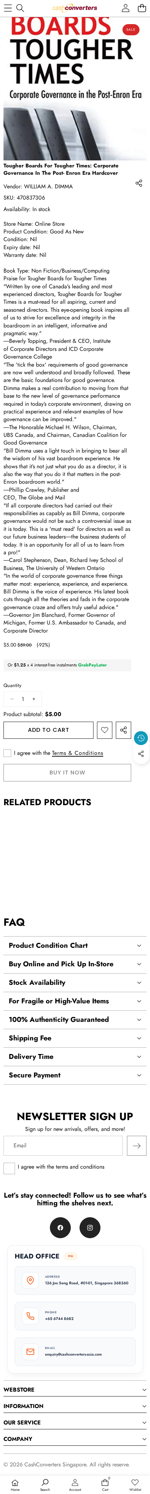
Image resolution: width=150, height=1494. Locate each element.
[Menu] (8, 8)
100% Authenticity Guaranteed (59, 1020)
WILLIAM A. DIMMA (49, 186)
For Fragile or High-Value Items (59, 1001)
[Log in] (125, 8)
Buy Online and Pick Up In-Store (61, 964)
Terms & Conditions (77, 753)
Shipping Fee (30, 1038)
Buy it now (67, 772)
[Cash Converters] (74, 8)
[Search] (20, 8)
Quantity (12, 685)
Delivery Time (31, 1057)
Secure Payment (34, 1075)
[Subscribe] (137, 1145)
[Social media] (141, 754)
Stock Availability (37, 982)
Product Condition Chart (48, 945)
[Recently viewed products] (141, 738)
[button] (142, 8)
